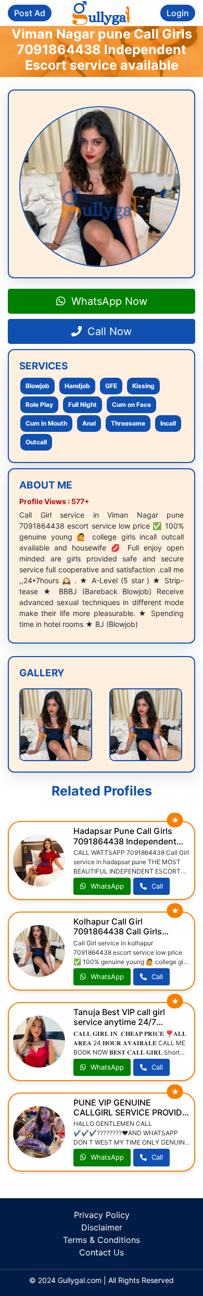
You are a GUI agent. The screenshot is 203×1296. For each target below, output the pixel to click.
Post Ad (29, 13)
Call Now (108, 331)
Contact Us (101, 1252)
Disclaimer (101, 1227)
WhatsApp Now (107, 301)
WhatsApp (106, 886)
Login (178, 13)
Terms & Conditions (101, 1240)
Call (156, 886)
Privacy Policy (102, 1215)
